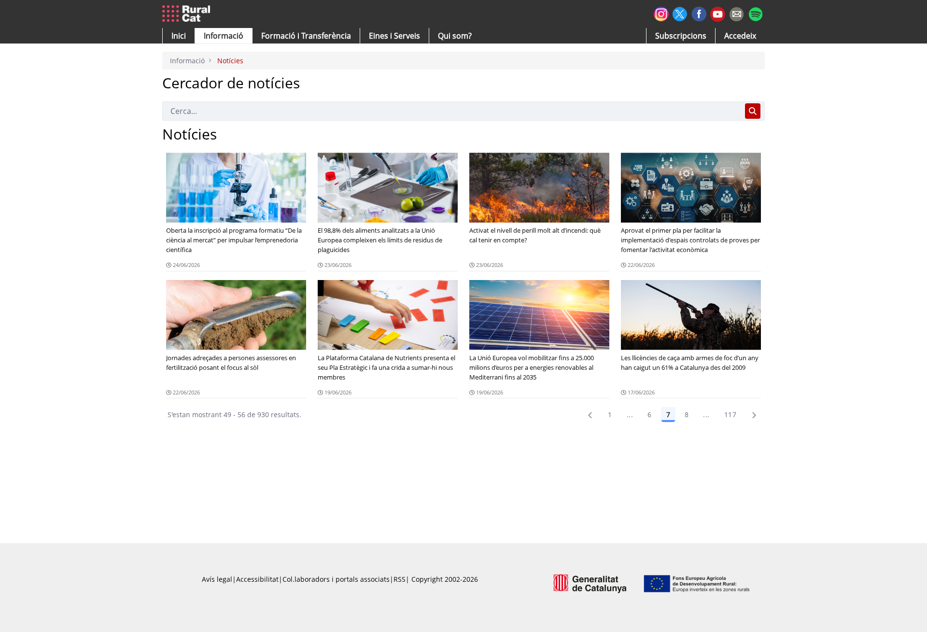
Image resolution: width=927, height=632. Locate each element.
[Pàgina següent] (754, 414)
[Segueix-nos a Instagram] (661, 12)
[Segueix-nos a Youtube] (717, 13)
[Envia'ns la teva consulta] (736, 12)
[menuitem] (306, 35)
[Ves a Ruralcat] (188, 14)
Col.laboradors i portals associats (336, 579)
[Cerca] (752, 111)
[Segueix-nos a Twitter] (680, 12)
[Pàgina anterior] (590, 414)
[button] (179, 35)
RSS (399, 579)
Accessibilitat (257, 579)
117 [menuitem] (730, 414)
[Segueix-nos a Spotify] (755, 12)
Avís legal (217, 579)
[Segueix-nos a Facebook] (698, 12)
